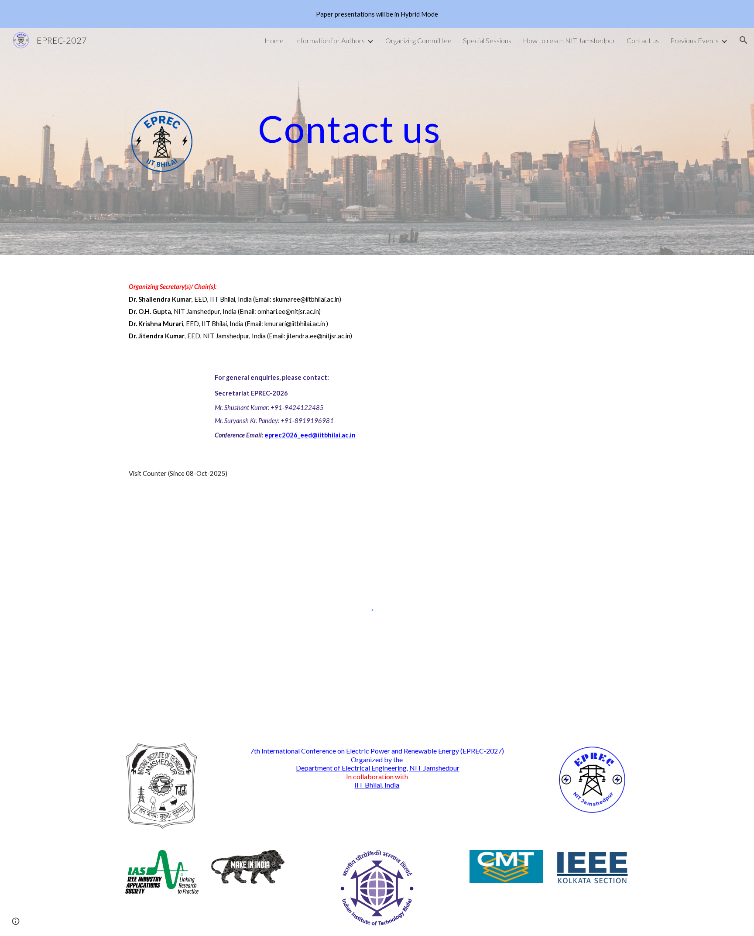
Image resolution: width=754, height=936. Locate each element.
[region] (377, 14)
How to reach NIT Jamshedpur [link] (569, 40)
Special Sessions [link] (487, 40)
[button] (743, 40)
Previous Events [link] (694, 40)
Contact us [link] (643, 40)
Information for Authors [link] (330, 40)
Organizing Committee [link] (418, 40)
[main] (420, 129)
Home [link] (274, 40)
